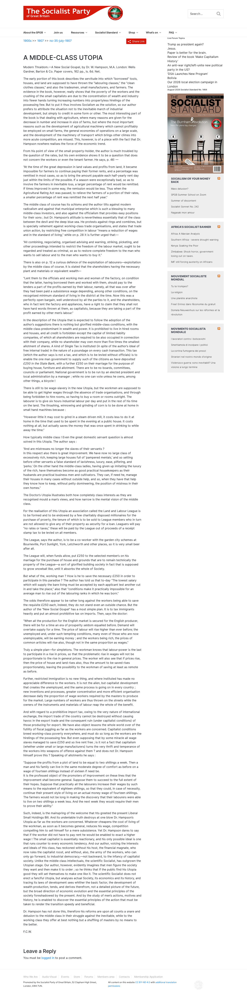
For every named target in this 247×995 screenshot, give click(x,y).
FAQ (171, 32)
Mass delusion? (179, 188)
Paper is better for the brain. (186, 52)
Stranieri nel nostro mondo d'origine (191, 356)
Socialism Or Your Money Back (190, 180)
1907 (40, 40)
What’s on (152, 32)
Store (77, 976)
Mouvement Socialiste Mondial (188, 278)
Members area (105, 976)
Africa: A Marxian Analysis (185, 233)
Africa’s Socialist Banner (191, 227)
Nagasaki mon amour (183, 212)
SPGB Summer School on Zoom (188, 194)
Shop (132, 32)
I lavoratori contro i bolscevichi (188, 338)
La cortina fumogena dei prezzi (188, 350)
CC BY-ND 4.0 (142, 982)
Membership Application (148, 976)
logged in (47, 958)
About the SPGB (33, 32)
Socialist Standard (106, 32)
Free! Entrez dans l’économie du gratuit (193, 304)
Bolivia (171, 78)
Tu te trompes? (179, 286)
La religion (177, 292)
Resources (77, 32)
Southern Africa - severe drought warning (194, 239)
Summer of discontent (183, 200)
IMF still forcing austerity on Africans (191, 261)
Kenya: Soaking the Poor (184, 245)
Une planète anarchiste (184, 298)
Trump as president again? (185, 44)
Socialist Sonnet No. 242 (185, 206)
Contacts (124, 976)
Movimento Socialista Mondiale (188, 330)
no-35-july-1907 (61, 40)
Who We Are (30, 976)
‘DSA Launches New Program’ (187, 74)
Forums (88, 976)
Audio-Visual (49, 976)
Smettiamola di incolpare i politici (189, 344)
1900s (27, 40)
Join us (58, 32)
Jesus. (171, 48)
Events (65, 976)
